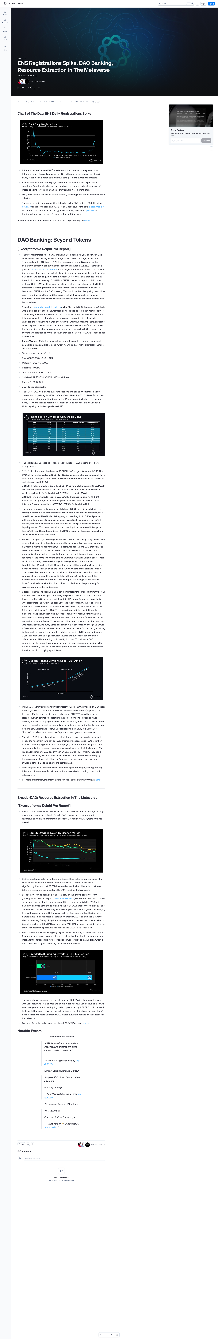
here (86, 220)
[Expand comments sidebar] (211, 148)
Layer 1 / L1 (22, 58)
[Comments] (106, 1335)
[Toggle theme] (197, 3)
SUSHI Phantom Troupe (43, 269)
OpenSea (89, 210)
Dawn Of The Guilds (63, 898)
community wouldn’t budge (45, 307)
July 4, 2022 (50, 1127)
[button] (5, 38)
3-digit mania (95, 206)
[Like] (101, 1335)
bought (25, 206)
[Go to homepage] (14, 3)
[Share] (34, 87)
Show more (96, 102)
